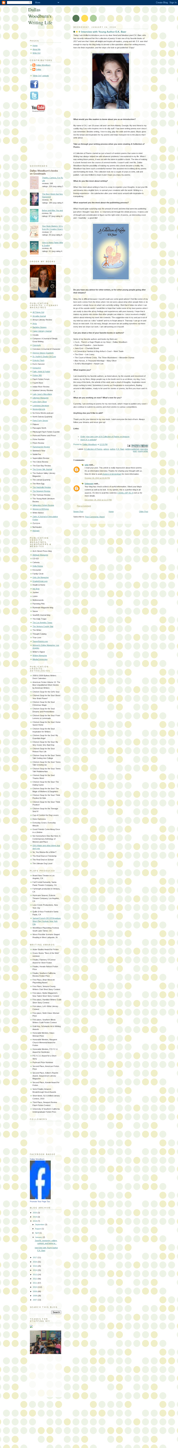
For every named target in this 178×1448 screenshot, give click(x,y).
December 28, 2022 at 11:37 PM (98, 500)
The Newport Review (41, 491)
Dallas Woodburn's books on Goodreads (44, 172)
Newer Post (78, 511)
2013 (35, 1274)
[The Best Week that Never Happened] (36, 200)
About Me (37, 49)
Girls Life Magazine (41, 577)
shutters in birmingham (111, 474)
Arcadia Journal (39, 316)
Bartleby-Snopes (40, 327)
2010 (35, 1287)
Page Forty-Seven (40, 420)
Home (111, 511)
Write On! (37, 53)
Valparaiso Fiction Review (43, 505)
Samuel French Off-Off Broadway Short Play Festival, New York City (47, 921)
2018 (35, 1221)
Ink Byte (36, 589)
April (37, 1233)
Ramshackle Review (41, 447)
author (112, 449)
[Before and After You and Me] (36, 216)
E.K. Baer (120, 449)
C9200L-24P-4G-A (125, 493)
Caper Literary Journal (42, 331)
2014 (35, 1270)
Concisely (37, 345)
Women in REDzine (41, 509)
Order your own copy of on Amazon (104, 436)
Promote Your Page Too (40, 1201)
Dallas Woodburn (43, 65)
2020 (35, 1213)
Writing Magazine (40, 655)
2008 (35, 1296)
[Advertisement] (47, 1374)
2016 (35, 1262)
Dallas (38, 69)
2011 (35, 1283)
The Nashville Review (42, 487)
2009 (35, 1291)
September (40, 1224)
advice (106, 449)
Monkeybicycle (39, 409)
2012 (35, 1279)
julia (86, 465)
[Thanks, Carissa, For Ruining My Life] (36, 183)
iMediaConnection (40, 659)
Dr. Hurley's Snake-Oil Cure (44, 356)
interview (144, 449)
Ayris (35, 324)
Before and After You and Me (54, 210)
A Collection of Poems (93, 449)
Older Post (143, 511)
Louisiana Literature (41, 405)
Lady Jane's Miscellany (42, 394)
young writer (143, 451)
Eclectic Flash (38, 360)
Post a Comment (84, 506)
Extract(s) (37, 368)
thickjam (36, 531)
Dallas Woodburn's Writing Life (40, 16)
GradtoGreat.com (40, 581)
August (38, 1229)
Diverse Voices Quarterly (43, 353)
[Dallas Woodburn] (40, 1198)
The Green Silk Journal (42, 469)
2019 (35, 1217)
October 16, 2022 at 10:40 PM (97, 478)
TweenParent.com (40, 641)
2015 (35, 1266)
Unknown (89, 484)
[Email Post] (129, 445)
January (39, 1237)
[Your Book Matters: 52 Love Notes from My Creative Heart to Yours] (36, 232)
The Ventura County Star (43, 626)
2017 (35, 1257)
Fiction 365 (37, 375)
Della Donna (38, 566)
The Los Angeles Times (42, 622)
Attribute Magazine (40, 555)
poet (135, 451)
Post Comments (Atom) (95, 517)
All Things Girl (38, 312)
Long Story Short (40, 402)
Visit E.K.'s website (88, 440)
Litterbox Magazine (40, 398)
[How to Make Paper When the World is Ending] (36, 248)
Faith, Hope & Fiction (41, 371)
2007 (35, 1300)
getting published (132, 449)
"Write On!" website (41, 76)
